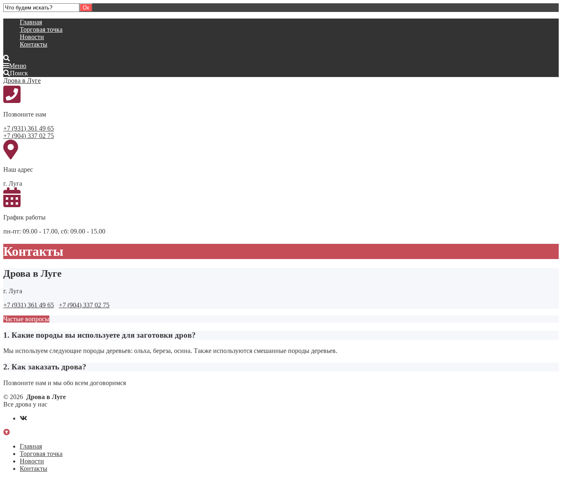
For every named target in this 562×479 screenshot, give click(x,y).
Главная (31, 22)
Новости (32, 36)
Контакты (33, 44)
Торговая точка (41, 29)
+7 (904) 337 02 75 (28, 135)
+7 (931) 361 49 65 (28, 128)
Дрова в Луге (22, 80)
